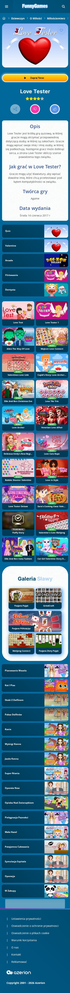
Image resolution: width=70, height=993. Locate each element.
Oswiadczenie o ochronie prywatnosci (35, 926)
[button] (63, 6)
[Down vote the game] (35, 109)
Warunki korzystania (24, 940)
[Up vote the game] (55, 109)
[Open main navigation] (6, 6)
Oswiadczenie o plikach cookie (30, 933)
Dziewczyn (18, 18)
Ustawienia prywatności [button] (26, 918)
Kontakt (16, 954)
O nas (15, 947)
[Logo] (35, 6)
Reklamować (19, 962)
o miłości (36, 18)
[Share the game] (15, 109)
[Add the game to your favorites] (61, 30)
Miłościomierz (56, 18)
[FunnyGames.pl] (4, 18)
